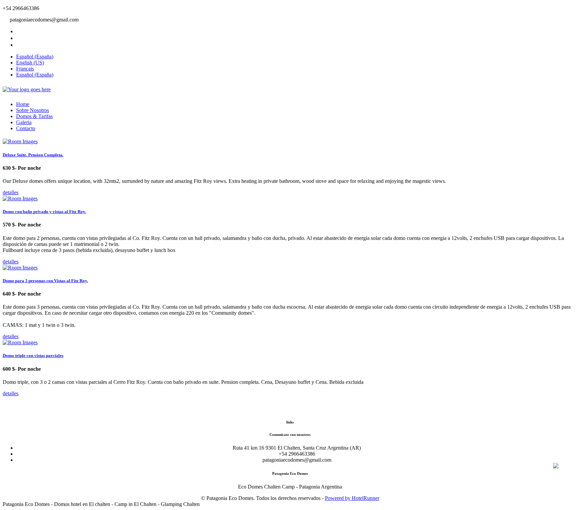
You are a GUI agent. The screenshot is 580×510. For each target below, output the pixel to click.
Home (22, 104)
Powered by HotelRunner (352, 498)
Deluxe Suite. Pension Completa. (33, 154)
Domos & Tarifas (34, 116)
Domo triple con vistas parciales (33, 355)
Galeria (24, 122)
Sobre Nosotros (32, 110)
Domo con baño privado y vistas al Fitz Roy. (44, 211)
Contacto (25, 128)
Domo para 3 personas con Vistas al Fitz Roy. (45, 280)
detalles (10, 192)
